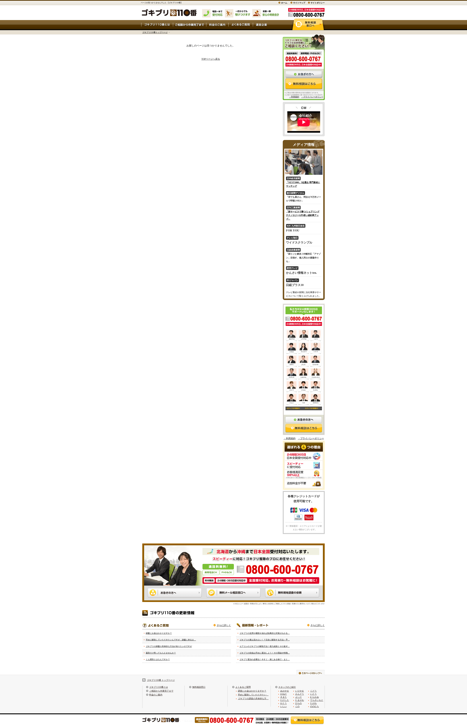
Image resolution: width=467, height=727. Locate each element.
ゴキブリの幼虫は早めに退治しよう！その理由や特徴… (265, 653)
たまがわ (299, 700)
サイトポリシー (318, 3)
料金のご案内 (155, 694)
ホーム (284, 3)
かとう (283, 703)
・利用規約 (294, 97)
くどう (313, 691)
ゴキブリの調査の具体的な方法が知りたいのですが (169, 646)
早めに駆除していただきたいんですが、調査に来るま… (171, 640)
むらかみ (314, 697)
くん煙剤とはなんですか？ (158, 659)
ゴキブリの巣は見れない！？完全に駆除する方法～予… (265, 640)
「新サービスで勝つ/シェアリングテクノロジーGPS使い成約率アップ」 (302, 215)
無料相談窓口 (198, 687)
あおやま (284, 691)
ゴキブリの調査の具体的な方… (253, 698)
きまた (283, 697)
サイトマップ (299, 3)
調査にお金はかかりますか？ (159, 633)
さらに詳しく (224, 625)
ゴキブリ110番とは (158, 687)
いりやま (299, 691)
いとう (313, 694)
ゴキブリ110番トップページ (155, 32)
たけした (284, 700)
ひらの (298, 703)
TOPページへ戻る (210, 59)
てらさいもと (316, 700)
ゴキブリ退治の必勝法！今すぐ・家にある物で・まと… (265, 659)
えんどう (299, 694)
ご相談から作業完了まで (161, 691)
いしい (283, 706)
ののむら (314, 706)
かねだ (283, 694)
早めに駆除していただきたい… (253, 694)
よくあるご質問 (243, 687)
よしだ (298, 697)
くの (297, 706)
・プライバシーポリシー (312, 97)
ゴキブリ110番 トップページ (161, 680)
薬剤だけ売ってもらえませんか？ (161, 653)
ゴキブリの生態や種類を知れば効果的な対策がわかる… (265, 633)
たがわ (313, 703)
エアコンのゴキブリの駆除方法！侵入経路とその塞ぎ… (265, 646)
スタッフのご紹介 (287, 687)
